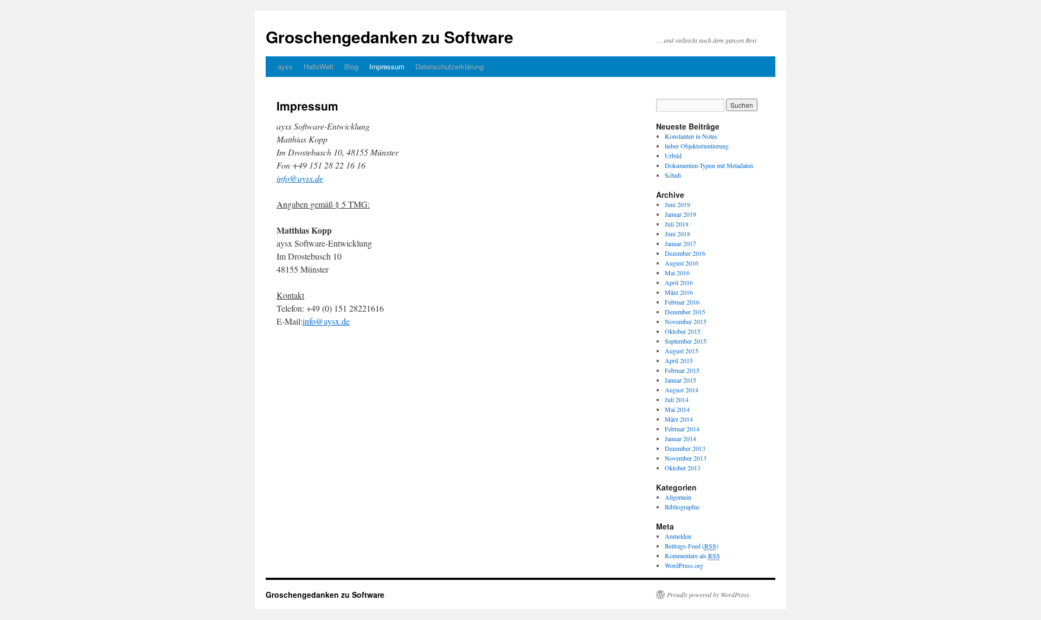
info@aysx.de (326, 321)
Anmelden (678, 536)
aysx (285, 66)
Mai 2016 (677, 272)
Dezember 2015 (685, 311)
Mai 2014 (677, 409)
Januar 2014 (680, 438)
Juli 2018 (677, 223)
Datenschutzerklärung (449, 66)
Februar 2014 (682, 428)
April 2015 (679, 360)
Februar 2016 (682, 302)
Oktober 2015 (683, 331)
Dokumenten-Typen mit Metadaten (709, 165)
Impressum (386, 66)
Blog (351, 66)
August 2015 (681, 350)
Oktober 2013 (683, 467)
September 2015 (685, 341)
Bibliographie (682, 506)
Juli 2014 (677, 399)
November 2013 (685, 458)
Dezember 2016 (685, 253)
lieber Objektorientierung (697, 145)
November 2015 (685, 321)
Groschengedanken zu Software (389, 36)
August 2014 (681, 389)
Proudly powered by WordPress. (709, 594)
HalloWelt (318, 66)
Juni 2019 (677, 204)
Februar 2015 (682, 370)
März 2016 (679, 292)
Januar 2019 (680, 214)
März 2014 (679, 419)
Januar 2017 (680, 243)
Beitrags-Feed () (691, 545)
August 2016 (681, 263)
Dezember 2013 (685, 448)
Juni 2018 (677, 233)
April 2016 (679, 282)
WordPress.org (684, 565)
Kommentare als (692, 555)
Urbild (673, 155)
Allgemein (678, 497)
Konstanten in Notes (691, 136)
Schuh (673, 175)
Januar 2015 (680, 380)
